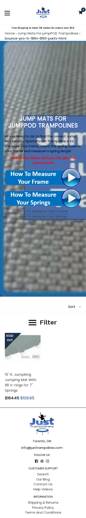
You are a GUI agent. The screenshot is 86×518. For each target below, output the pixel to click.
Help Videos (43, 489)
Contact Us (43, 484)
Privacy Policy (43, 507)
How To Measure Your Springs (43, 216)
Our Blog (43, 479)
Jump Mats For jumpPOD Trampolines (48, 33)
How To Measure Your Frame (43, 211)
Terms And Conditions (43, 512)
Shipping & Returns (43, 502)
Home (10, 33)
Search (43, 474)
